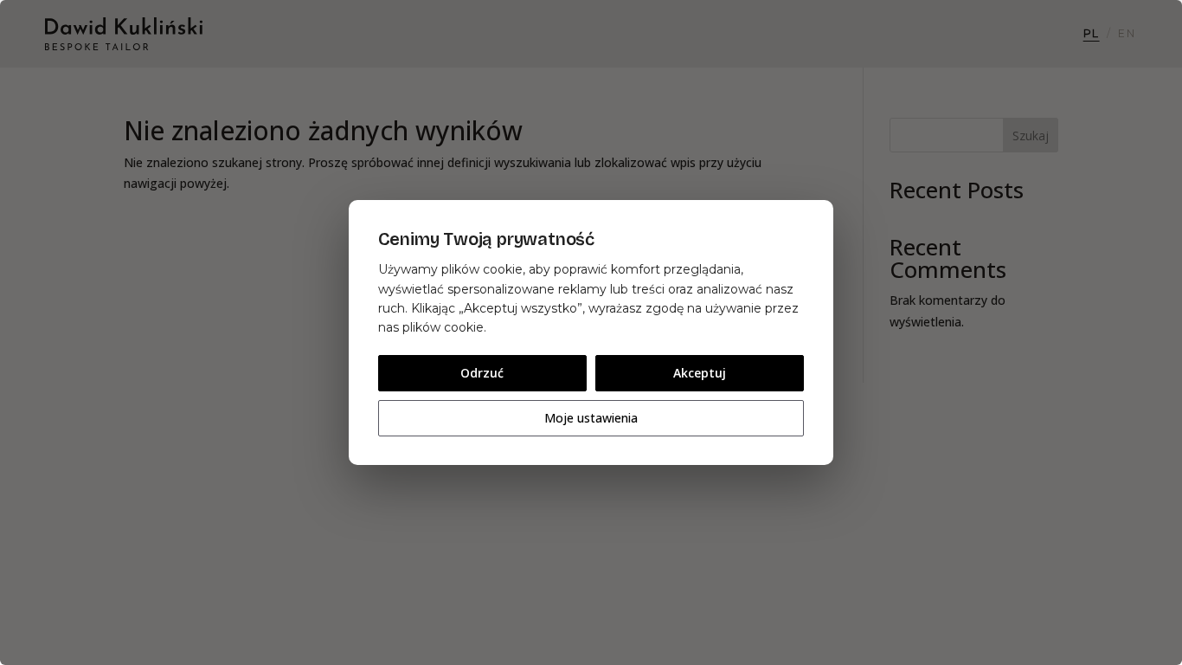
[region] (591, 332)
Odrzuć (482, 373)
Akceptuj (699, 373)
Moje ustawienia (591, 418)
